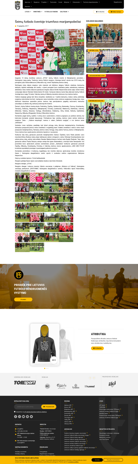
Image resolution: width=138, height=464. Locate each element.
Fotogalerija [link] (43, 451)
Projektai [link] (44, 2)
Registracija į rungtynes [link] (47, 454)
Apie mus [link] (27, 2)
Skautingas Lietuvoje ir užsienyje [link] (109, 433)
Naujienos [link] (37, 2)
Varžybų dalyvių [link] (20, 454)
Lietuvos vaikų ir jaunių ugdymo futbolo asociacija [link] (79, 447)
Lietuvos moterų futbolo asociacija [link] (74, 443)
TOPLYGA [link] (102, 407)
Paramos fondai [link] (104, 435)
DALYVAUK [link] (63, 12)
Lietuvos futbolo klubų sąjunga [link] (73, 437)
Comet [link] (60, 2)
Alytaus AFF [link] (68, 405)
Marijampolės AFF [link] (69, 411)
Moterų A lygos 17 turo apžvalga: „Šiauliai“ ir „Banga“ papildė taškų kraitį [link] (103, 90)
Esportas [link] (27, 6)
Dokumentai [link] (76, 2)
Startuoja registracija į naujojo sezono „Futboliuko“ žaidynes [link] (101, 41)
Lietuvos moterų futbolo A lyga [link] (108, 411)
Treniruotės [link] (53, 2)
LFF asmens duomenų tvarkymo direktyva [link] (35, 412)
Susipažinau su (31, 412)
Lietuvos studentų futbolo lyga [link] (108, 417)
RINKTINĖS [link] (37, 12)
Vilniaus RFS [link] (68, 424)
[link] (17, 5)
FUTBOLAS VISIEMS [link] (51, 12)
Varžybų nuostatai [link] (20, 451)
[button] (90, 377)
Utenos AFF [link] (67, 421)
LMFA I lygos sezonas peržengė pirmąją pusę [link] (102, 66)
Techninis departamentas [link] (90, 2)
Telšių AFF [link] (67, 419)
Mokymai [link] (66, 2)
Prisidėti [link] (23, 299)
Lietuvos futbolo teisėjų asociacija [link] (74, 439)
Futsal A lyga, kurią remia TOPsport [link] (110, 415)
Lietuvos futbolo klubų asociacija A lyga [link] (76, 435)
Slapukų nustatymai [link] (113, 460)
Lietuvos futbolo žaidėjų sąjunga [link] (74, 450)
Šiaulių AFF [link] (67, 415)
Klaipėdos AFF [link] (68, 409)
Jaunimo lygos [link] (103, 413)
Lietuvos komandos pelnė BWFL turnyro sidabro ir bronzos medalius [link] (103, 117)
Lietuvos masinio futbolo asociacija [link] (75, 441)
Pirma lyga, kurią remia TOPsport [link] (109, 409)
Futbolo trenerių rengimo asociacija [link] (75, 433)
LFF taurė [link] (102, 405)
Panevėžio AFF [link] (68, 413)
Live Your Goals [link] (104, 439)
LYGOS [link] (27, 12)
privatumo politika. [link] (73, 462)
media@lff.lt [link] (21, 442)
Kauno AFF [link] (67, 407)
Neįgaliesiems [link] (118, 2)
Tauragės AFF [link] (68, 417)
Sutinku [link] (97, 460)
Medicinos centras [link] (104, 437)
